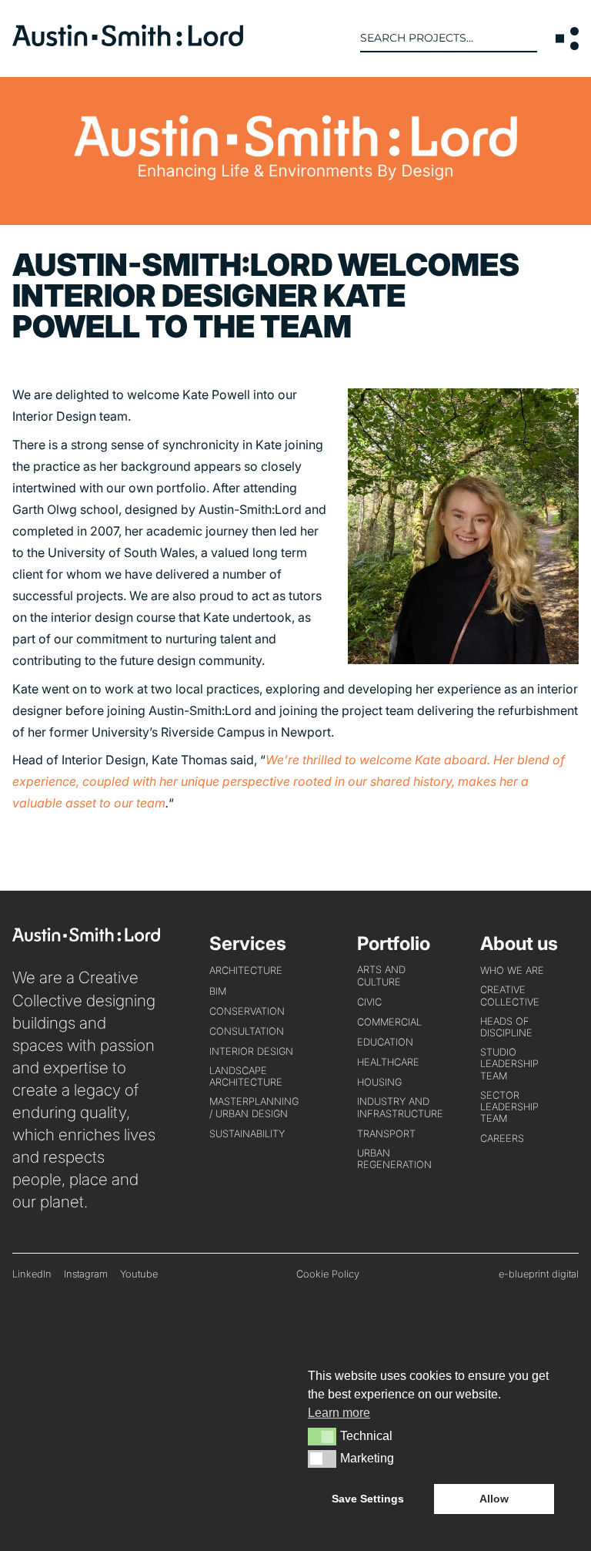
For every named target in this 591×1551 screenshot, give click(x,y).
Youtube (139, 1274)
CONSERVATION (247, 1011)
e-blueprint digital (539, 1274)
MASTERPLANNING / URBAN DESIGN (254, 1107)
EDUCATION (385, 1042)
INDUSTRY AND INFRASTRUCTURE (400, 1107)
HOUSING (379, 1082)
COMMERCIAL (389, 1022)
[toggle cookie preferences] (322, 1436)
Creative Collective (509, 995)
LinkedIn (32, 1274)
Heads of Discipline (506, 1027)
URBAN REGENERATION (394, 1158)
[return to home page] (127, 41)
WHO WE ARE (512, 970)
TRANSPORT (386, 1134)
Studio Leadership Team (509, 1064)
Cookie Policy (327, 1274)
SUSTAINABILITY (247, 1134)
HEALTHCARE (388, 1062)
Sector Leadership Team (509, 1107)
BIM (217, 991)
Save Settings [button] (368, 1498)
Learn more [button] (339, 1412)
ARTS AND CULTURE (381, 975)
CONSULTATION (246, 1031)
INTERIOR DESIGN (251, 1051)
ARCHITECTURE (245, 970)
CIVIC (369, 1002)
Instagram (86, 1274)
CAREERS (502, 1138)
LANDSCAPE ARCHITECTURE (245, 1076)
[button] (567, 38)
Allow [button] (494, 1498)
